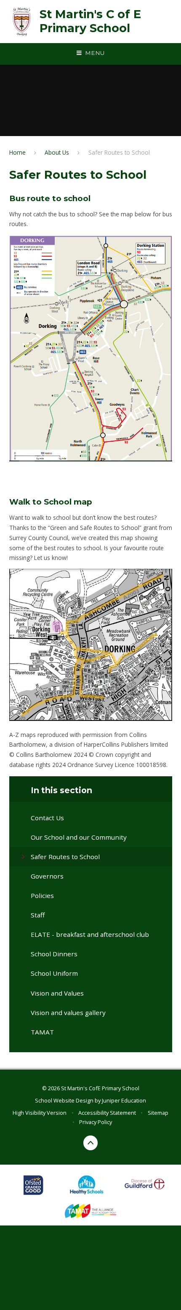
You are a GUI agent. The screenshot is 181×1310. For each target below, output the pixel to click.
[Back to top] (90, 1142)
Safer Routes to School (119, 152)
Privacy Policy (95, 1122)
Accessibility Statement (107, 1112)
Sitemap (158, 1112)
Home (17, 152)
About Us (57, 152)
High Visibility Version (40, 1112)
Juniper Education (124, 1100)
